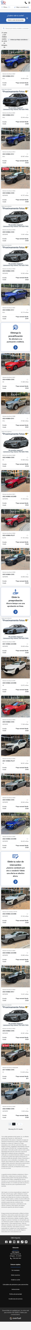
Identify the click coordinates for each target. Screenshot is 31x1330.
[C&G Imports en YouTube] (14, 1242)
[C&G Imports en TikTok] (21, 1242)
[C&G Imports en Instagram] (17, 1242)
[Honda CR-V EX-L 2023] (15, 61)
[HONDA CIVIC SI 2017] (15, 1054)
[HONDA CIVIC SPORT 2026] (15, 1093)
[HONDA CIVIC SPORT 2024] (15, 256)
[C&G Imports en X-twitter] (10, 1242)
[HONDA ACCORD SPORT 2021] (15, 628)
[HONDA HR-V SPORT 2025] (15, 976)
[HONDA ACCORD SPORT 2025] (15, 937)
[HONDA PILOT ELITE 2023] (15, 520)
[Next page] (21, 1124)
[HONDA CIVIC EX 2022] (15, 442)
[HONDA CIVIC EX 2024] (15, 364)
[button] (26, 2)
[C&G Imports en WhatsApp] (25, 1242)
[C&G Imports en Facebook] (6, 1242)
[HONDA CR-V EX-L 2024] (15, 100)
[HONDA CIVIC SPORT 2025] (15, 178)
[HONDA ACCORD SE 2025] (15, 668)
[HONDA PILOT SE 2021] (15, 745)
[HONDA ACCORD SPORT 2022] (15, 481)
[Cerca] (27, 18)
